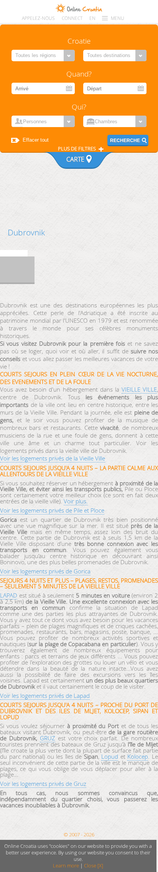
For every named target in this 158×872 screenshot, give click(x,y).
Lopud (109, 756)
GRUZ (47, 738)
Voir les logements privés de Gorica (45, 571)
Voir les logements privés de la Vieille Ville (52, 458)
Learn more (66, 865)
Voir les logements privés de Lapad (45, 695)
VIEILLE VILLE (139, 389)
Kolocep (137, 756)
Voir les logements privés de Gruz (43, 783)
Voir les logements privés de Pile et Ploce (52, 510)
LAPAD (8, 595)
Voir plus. (76, 501)
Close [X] (93, 865)
